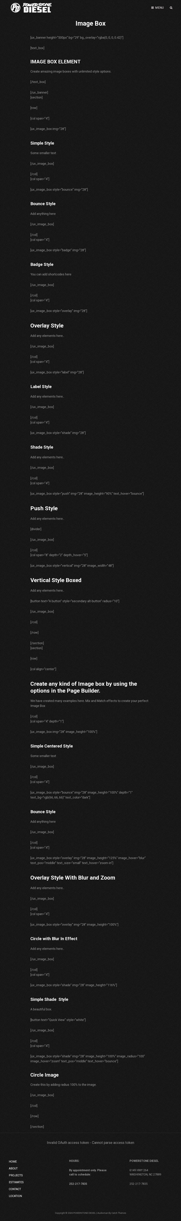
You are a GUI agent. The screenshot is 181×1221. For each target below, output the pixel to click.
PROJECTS (16, 1175)
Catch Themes (119, 1213)
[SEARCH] (171, 8)
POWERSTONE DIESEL (84, 1213)
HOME (13, 1161)
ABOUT (13, 1168)
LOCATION (15, 1196)
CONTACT (15, 1189)
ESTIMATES (16, 1182)
